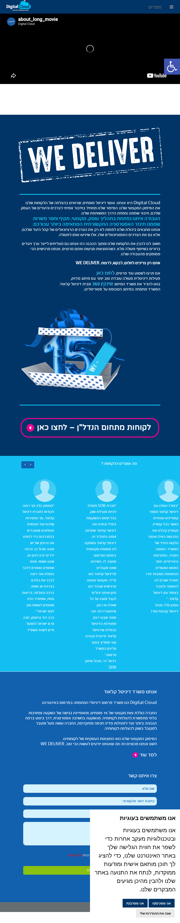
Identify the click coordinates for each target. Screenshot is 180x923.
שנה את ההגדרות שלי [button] (155, 913)
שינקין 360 (102, 284)
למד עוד (148, 755)
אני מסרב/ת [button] (135, 903)
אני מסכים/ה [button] (161, 903)
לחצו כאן (106, 273)
